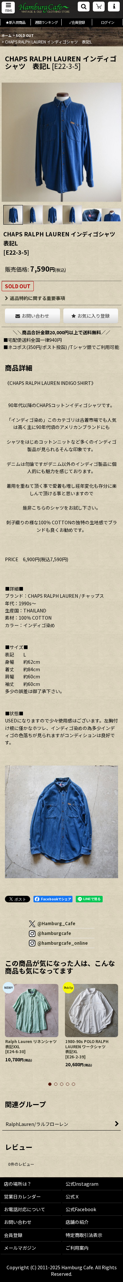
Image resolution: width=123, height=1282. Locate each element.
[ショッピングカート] (99, 6)
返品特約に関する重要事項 (37, 298)
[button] (8, 7)
